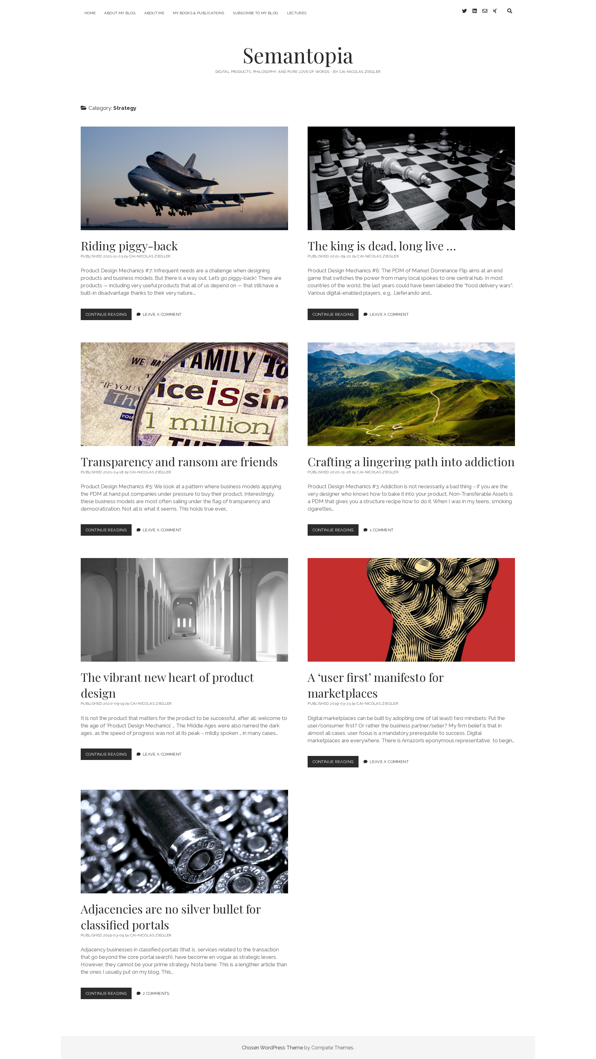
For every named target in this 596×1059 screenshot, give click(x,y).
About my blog (120, 13)
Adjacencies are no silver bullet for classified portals (184, 841)
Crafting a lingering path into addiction (411, 394)
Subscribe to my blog (255, 13)
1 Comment (381, 530)
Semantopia (298, 55)
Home (90, 13)
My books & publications (198, 13)
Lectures (297, 13)
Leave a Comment (162, 314)
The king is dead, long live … (411, 178)
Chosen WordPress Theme (272, 1048)
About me (154, 13)
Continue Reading (109, 316)
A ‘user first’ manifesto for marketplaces (411, 610)
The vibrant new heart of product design (184, 610)
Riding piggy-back (184, 178)
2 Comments (156, 993)
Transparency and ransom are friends (184, 394)
